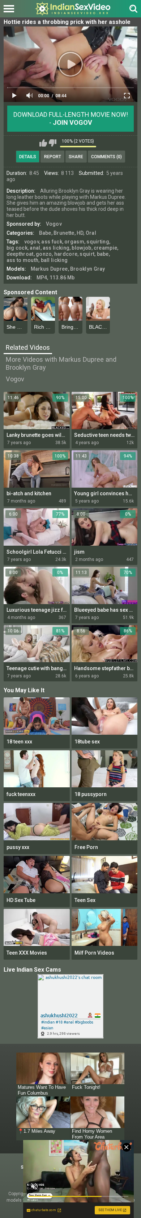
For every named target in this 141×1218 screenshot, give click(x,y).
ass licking (56, 248)
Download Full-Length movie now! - (70, 118)
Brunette (64, 233)
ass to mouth (23, 260)
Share (76, 156)
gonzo (44, 254)
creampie (105, 248)
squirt (87, 254)
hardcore (65, 254)
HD (80, 233)
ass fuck (51, 242)
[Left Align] (11, 9)
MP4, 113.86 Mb (56, 277)
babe (103, 254)
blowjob (81, 248)
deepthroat (20, 254)
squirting (97, 242)
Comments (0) (106, 156)
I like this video (43, 143)
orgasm (74, 242)
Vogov (54, 224)
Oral (91, 233)
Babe (45, 233)
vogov (31, 242)
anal (35, 248)
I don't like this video (52, 143)
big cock (17, 248)
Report (52, 156)
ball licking (54, 260)
